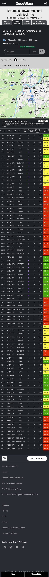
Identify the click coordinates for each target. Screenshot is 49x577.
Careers (5, 522)
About (4, 516)
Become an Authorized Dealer (13, 528)
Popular (23, 40)
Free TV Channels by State (12, 484)
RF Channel (25, 130)
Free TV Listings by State (11, 489)
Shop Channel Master (10, 467)
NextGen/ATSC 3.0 (13, 43)
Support (5, 472)
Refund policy (40, 571)
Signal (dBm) (45, 130)
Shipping (5, 505)
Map (13, 574)
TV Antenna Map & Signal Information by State (20, 495)
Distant (34, 40)
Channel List (36, 574)
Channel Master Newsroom (12, 478)
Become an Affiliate (9, 533)
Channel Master (15, 571)
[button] (4, 3)
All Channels (10, 40)
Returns (5, 511)
